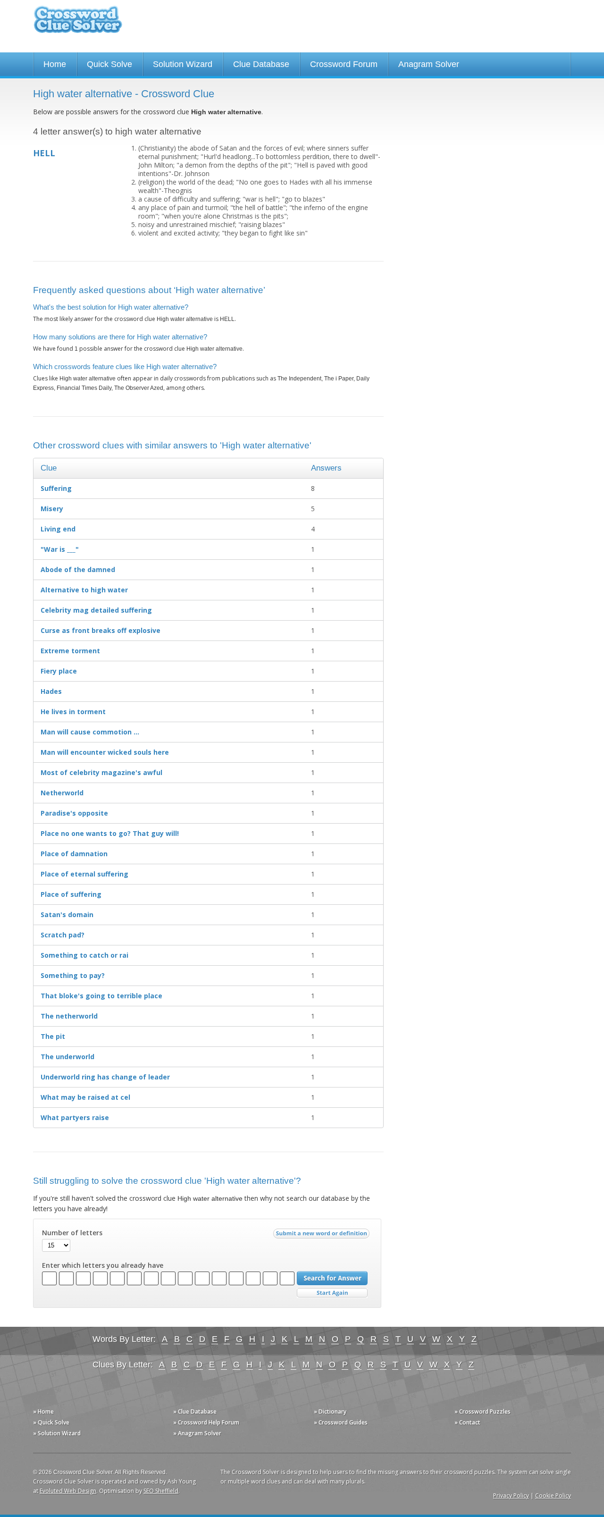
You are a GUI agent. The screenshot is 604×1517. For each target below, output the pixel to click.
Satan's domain (67, 914)
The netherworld (69, 1015)
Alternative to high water (84, 589)
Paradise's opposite (74, 813)
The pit (53, 1036)
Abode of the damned (78, 569)
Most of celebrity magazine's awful (101, 772)
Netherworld (62, 792)
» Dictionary (330, 1411)
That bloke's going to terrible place (101, 995)
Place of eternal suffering (84, 873)
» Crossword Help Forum (206, 1422)
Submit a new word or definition (322, 1236)
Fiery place (59, 670)
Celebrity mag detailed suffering (96, 610)
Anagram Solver (428, 64)
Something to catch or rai (84, 955)
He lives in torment (73, 711)
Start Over (332, 1293)
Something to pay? (73, 975)
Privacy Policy (511, 1496)
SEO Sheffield (160, 1491)
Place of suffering (71, 894)
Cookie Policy (553, 1496)
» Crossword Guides (341, 1422)
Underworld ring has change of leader (105, 1076)
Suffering (56, 488)
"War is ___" (60, 549)
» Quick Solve (51, 1422)
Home (54, 64)
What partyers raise (75, 1117)
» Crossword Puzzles (482, 1411)
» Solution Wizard (57, 1433)
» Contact (467, 1422)
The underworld (67, 1056)
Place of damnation (74, 853)
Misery (52, 508)
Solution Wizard (182, 64)
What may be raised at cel (85, 1097)
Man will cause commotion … (90, 731)
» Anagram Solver (197, 1433)
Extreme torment (70, 650)
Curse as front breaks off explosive (100, 630)
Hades (51, 691)
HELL (44, 153)
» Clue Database (195, 1411)
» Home (43, 1411)
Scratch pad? (62, 934)
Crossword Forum (344, 64)
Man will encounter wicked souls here (105, 752)
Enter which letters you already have (102, 1265)
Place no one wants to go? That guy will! (110, 833)
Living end (58, 528)
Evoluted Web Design (68, 1491)
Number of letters (72, 1233)
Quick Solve (109, 64)
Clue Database (261, 64)
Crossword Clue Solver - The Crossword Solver (78, 24)
